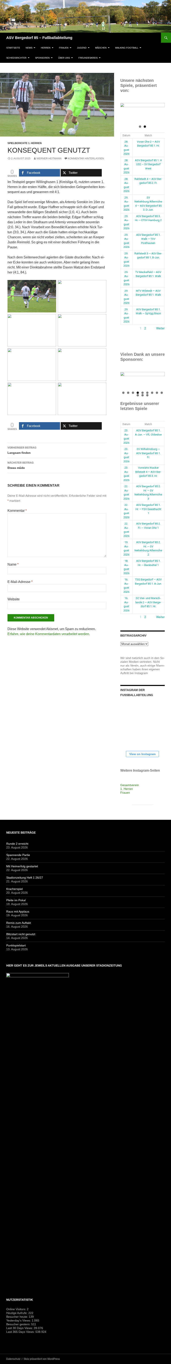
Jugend (82, 47)
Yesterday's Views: (19, 1320)
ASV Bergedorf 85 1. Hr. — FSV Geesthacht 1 (148, 509)
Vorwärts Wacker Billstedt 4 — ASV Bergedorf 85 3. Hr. (148, 471)
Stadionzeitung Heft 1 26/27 (24, 877)
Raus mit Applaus (17, 911)
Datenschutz (13, 1359)
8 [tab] (157, 393)
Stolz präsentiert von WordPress (42, 1359)
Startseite (13, 47)
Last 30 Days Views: (20, 1328)
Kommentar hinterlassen (86, 158)
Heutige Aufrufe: (17, 1313)
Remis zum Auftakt (18, 922)
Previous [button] (125, 111)
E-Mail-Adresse (20, 582)
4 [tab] (138, 393)
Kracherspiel (14, 889)
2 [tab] (145, 126)
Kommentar (17, 510)
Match (148, 135)
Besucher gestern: (18, 1324)
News (29, 47)
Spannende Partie (18, 855)
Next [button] (159, 111)
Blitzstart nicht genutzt (20, 934)
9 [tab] (162, 393)
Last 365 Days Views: (20, 1331)
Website (14, 599)
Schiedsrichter (16, 58)
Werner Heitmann (49, 158)
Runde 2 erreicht (17, 843)
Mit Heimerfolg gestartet (22, 866)
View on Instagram (142, 754)
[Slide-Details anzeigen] (142, 112)
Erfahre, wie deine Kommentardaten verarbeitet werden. (49, 634)
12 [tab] (147, 395)
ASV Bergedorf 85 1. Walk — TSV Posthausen (148, 239)
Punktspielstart (16, 945)
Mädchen (101, 47)
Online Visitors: (16, 1309)
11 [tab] (143, 395)
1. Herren (126, 788)
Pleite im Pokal (16, 900)
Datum (126, 135)
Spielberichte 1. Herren (25, 143)
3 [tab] (133, 393)
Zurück (125, 328)
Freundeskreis (88, 58)
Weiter (160, 328)
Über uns (64, 58)
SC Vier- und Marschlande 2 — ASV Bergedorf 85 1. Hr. (148, 602)
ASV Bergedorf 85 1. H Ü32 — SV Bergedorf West (148, 164)
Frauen (63, 47)
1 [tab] (140, 126)
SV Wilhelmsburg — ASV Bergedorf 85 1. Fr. (148, 453)
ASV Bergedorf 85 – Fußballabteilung (39, 38)
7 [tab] (152, 393)
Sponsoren (42, 58)
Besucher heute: (17, 1316)
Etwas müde (21, 465)
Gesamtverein (129, 785)
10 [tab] (138, 395)
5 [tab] (142, 393)
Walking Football (126, 47)
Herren (45, 47)
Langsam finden (22, 450)
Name (13, 564)
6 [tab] (147, 393)
